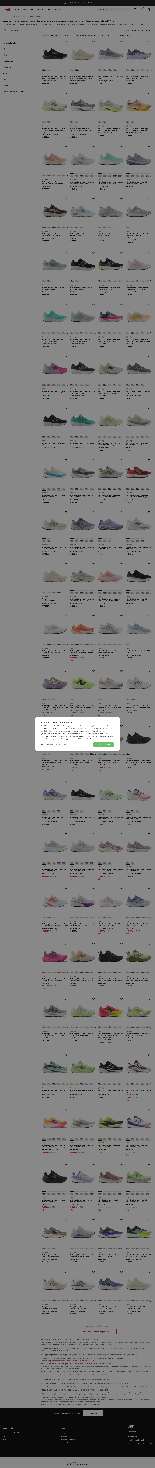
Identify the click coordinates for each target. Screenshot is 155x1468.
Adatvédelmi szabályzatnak (70, 734)
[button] (54, 745)
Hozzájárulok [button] (103, 745)
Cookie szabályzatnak (91, 734)
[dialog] (77, 734)
